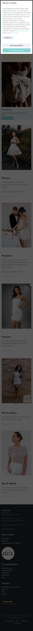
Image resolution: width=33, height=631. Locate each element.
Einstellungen (7, 37)
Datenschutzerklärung (21, 31)
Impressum (14, 33)
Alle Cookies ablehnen (16, 45)
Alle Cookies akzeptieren (16, 50)
